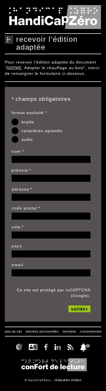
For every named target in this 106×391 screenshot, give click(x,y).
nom (16, 151)
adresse (20, 189)
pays (17, 246)
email (17, 265)
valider (79, 309)
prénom (20, 170)
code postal (24, 208)
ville (16, 227)
